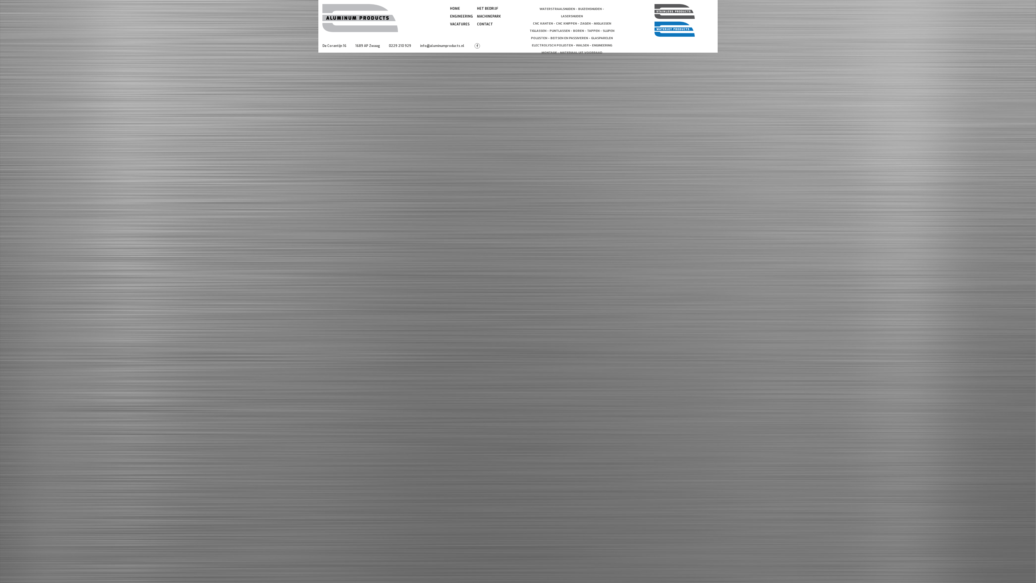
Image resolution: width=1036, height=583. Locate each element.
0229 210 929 (400, 46)
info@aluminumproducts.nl (442, 46)
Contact (485, 24)
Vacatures (460, 24)
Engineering (461, 16)
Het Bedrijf (487, 8)
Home (455, 8)
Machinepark (489, 16)
